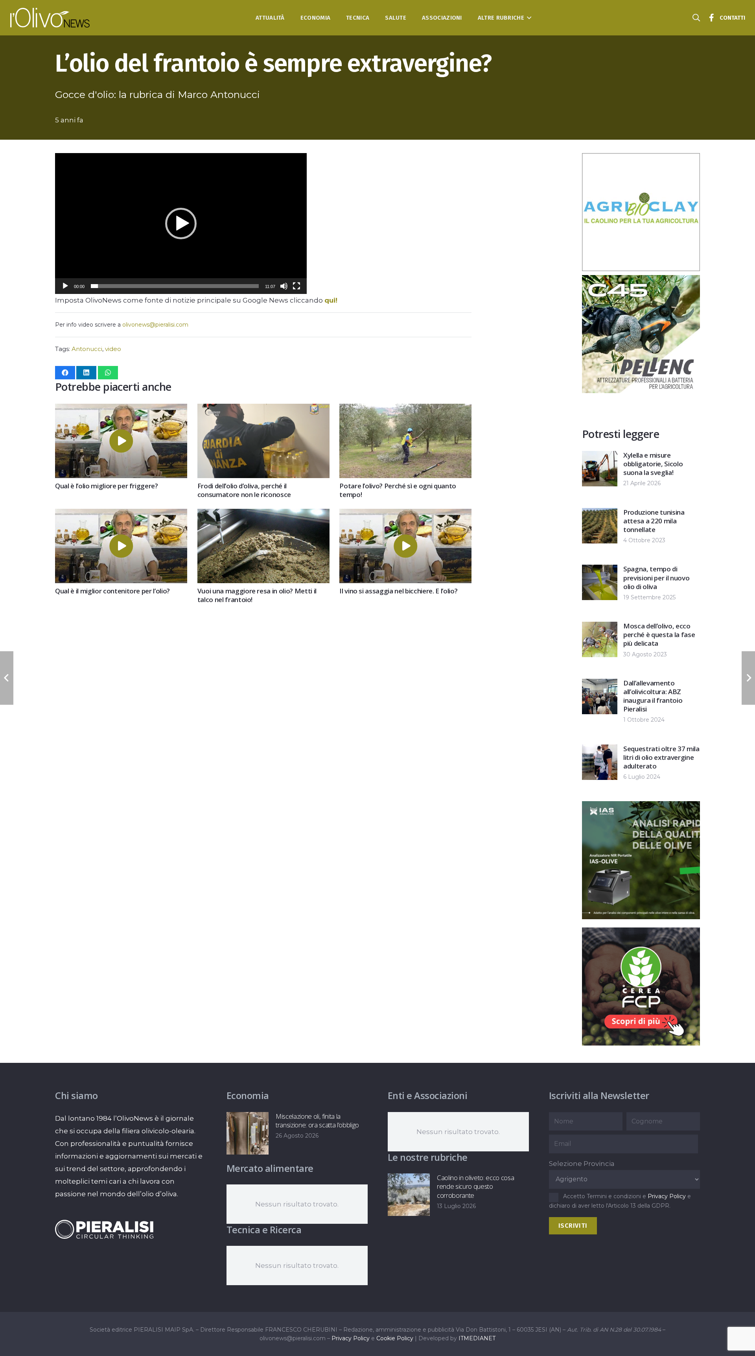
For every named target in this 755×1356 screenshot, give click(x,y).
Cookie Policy (394, 1338)
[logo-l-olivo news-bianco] (50, 18)
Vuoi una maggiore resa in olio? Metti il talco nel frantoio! (257, 595)
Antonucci (87, 349)
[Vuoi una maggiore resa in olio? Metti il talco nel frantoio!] (263, 515)
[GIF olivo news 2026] (641, 269)
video (113, 349)
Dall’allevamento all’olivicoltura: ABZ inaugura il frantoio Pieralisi (652, 695)
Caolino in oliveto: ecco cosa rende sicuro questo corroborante (475, 1186)
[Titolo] (712, 18)
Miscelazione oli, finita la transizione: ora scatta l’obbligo (317, 1120)
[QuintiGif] (641, 1043)
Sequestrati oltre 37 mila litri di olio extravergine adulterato (661, 757)
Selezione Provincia (582, 1164)
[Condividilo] (65, 372)
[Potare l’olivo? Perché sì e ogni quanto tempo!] (405, 410)
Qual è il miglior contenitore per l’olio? (112, 590)
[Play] (65, 286)
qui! (330, 300)
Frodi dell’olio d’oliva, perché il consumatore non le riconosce (244, 490)
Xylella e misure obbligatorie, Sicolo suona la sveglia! (653, 464)
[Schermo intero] (296, 286)
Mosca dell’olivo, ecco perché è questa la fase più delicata (659, 634)
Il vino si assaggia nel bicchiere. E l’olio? (398, 590)
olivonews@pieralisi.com (155, 324)
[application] (181, 223)
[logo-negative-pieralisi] (104, 1229)
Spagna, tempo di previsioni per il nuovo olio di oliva (656, 577)
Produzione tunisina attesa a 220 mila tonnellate (654, 521)
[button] (528, 17)
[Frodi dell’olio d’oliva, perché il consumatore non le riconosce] (263, 410)
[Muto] (284, 286)
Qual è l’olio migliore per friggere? (106, 485)
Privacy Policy (667, 1196)
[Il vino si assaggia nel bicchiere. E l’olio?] (405, 515)
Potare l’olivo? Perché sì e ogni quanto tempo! (397, 490)
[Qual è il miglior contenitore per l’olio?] (121, 515)
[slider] (175, 286)
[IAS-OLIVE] (641, 391)
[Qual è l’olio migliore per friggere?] (121, 410)
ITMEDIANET (477, 1338)
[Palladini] (641, 917)
